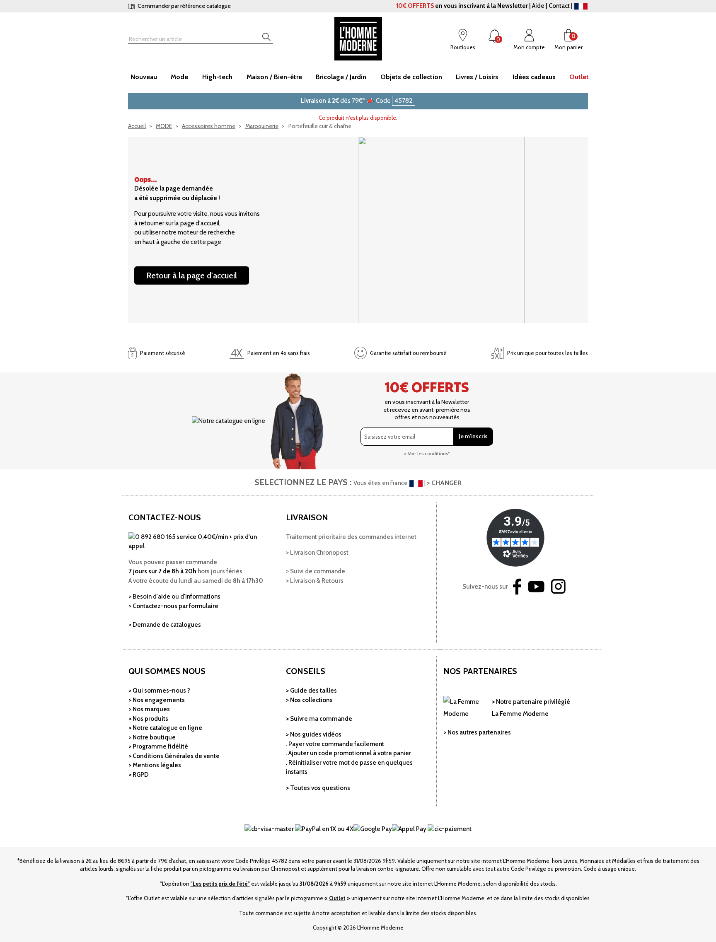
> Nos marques (149, 709)
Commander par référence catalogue (183, 6)
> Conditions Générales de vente (174, 756)
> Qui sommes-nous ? (159, 690)
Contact (559, 6)
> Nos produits (148, 718)
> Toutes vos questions (318, 788)
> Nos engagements (156, 700)
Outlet (337, 898)
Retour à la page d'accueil (191, 275)
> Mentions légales (154, 765)
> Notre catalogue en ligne (165, 728)
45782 (403, 100)
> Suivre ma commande (319, 718)
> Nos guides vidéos (313, 734)
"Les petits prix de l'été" (220, 883)
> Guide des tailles (311, 690)
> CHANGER (444, 483)
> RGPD (138, 774)
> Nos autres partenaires (477, 732)
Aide (538, 6)
